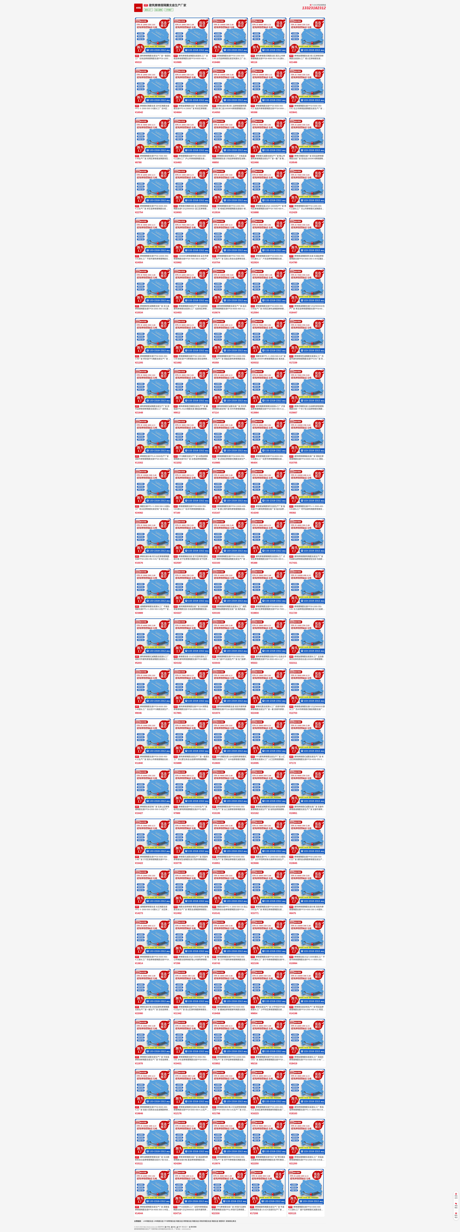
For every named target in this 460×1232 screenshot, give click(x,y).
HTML (168, 1227)
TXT (179, 1227)
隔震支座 (179, 1221)
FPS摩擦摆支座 (170, 1221)
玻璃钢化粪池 (231, 1221)
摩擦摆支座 (187, 1221)
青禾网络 (193, 1227)
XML (174, 1227)
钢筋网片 (222, 1221)
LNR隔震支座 (148, 1221)
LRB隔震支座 (159, 1221)
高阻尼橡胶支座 (205, 1221)
